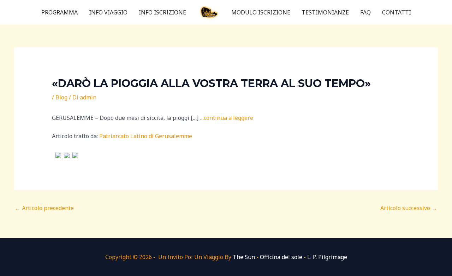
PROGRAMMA (59, 12)
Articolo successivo (408, 208)
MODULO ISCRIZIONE (260, 12)
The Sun (244, 257)
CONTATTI (396, 12)
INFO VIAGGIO (108, 12)
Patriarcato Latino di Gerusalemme (145, 136)
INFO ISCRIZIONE (162, 12)
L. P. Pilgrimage (327, 257)
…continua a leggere (226, 118)
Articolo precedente (44, 208)
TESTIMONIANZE (325, 12)
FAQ (365, 12)
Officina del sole (281, 257)
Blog (61, 97)
